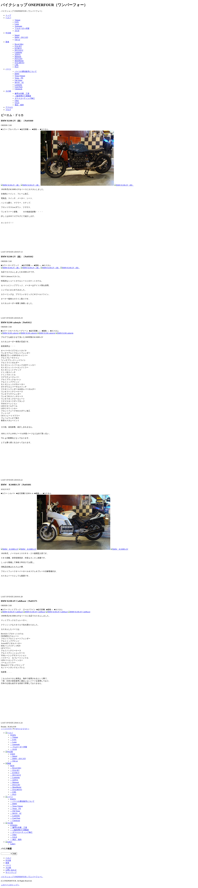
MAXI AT (19, 82)
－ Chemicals (15, 821)
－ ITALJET (14, 770)
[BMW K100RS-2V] (9, 549)
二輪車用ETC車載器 (23, 96)
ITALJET (18, 46)
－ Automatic (15, 744)
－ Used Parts (15, 818)
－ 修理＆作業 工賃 (18, 827)
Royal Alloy (19, 44)
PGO (16, 67)
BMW (17, 74)
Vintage (17, 20)
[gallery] (9, 842)
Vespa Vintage (20, 76)
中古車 (8, 33)
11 (19, 729)
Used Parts (18, 87)
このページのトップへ (10, 885)
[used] (9, 752)
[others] (9, 823)
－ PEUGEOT (15, 775)
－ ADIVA (14, 780)
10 (17, 729)
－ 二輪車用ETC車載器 (19, 830)
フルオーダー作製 (22, 28)
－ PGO (13, 794)
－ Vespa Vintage (16, 806)
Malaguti (18, 57)
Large (17, 24)
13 (23, 729)
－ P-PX (13, 740)
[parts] (9, 797)
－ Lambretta (15, 778)
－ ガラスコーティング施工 (21, 832)
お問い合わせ (11, 870)
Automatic (18, 26)
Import (17, 35)
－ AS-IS (13, 749)
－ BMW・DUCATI (18, 759)
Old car (17, 40)
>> (28, 729)
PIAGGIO (18, 59)
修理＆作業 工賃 (22, 93)
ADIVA (18, 54)
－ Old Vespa (15, 811)
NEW (12, 766)
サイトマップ (11, 872)
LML (17, 65)
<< (2, 729)
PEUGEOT (19, 50)
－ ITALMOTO (16, 790)
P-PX (17, 22)
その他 (8, 91)
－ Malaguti (14, 782)
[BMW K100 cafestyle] (10, 333)
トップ (8, 15)
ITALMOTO (19, 63)
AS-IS (17, 31)
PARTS (13, 799)
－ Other (13, 835)
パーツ (8, 69)
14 (26, 729)
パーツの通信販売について (26, 71)
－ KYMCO (14, 773)
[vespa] (9, 733)
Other (17, 101)
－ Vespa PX (15, 808)
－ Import (13, 756)
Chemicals (18, 89)
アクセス (9, 107)
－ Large (13, 742)
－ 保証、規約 (16, 839)
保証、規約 (19, 105)
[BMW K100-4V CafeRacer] (12, 612)
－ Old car (14, 761)
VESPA (13, 735)
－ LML (13, 792)
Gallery (12, 844)
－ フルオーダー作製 (18, 747)
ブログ (8, 110)
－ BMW (13, 804)
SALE (17, 103)
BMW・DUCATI (21, 37)
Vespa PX (19, 78)
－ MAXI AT (15, 813)
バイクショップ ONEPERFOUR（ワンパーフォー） (22, 877)
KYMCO (18, 48)
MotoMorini (19, 61)
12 (21, 729)
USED (12, 754)
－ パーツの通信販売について (22, 801)
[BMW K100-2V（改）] (10, 185)
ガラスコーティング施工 (25, 98)
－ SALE (13, 837)
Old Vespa (18, 80)
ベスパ (8, 18)
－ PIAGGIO (15, 785)
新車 (7, 42)
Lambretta (18, 52)
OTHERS (13, 825)
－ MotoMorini (15, 787)
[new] (8, 763)
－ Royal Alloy (15, 768)
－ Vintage (14, 737)
